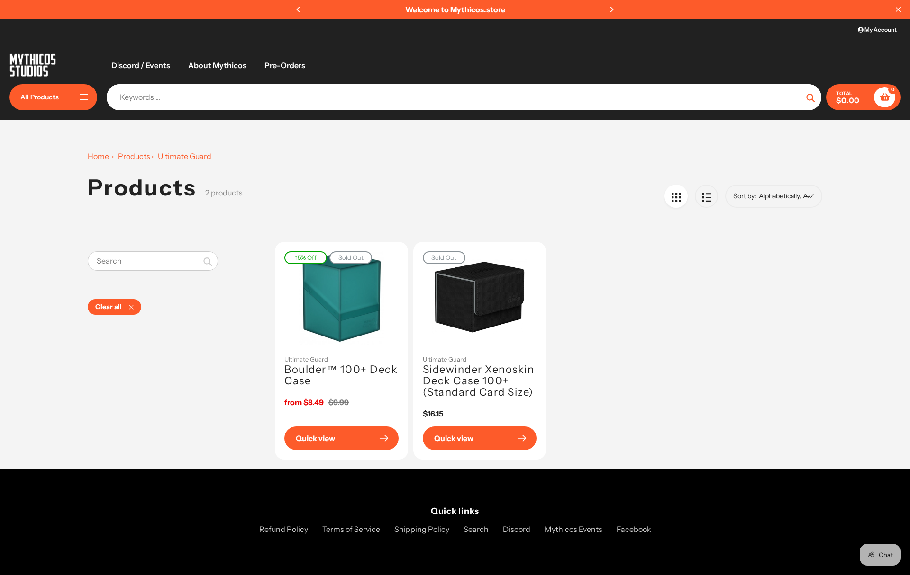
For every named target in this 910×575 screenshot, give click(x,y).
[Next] (611, 9)
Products (134, 156)
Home (98, 156)
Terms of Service (351, 529)
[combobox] (153, 261)
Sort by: (744, 196)
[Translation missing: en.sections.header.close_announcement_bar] (898, 9)
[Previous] (298, 9)
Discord (516, 529)
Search (476, 529)
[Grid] (676, 196)
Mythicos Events (573, 529)
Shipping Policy (421, 529)
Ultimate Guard (306, 359)
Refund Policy (283, 529)
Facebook (634, 529)
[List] (706, 196)
